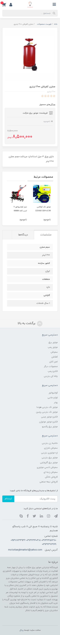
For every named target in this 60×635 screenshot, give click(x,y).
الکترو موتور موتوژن (48, 421)
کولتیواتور (53, 392)
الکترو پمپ (53, 371)
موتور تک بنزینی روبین (47, 412)
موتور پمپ (53, 347)
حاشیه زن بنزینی (50, 443)
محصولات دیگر (51, 366)
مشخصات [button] (45, 235)
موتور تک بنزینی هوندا (47, 407)
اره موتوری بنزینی (49, 452)
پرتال (22, 630)
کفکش (54, 356)
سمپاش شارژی (51, 448)
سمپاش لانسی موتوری (47, 467)
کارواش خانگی (51, 477)
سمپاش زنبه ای (51, 472)
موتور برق (53, 342)
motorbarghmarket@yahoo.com (25, 550)
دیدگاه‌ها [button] (23, 235)
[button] (5, 4)
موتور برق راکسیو (50, 426)
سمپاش (54, 352)
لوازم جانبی (53, 397)
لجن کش (53, 361)
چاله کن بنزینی (51, 376)
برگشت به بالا (27, 323)
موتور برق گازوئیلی (49, 462)
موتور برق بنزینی (50, 457)
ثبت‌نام (8, 498)
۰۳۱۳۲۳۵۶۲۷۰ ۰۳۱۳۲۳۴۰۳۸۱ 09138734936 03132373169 (33, 542)
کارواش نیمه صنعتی (49, 481)
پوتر (56, 402)
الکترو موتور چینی (49, 416)
